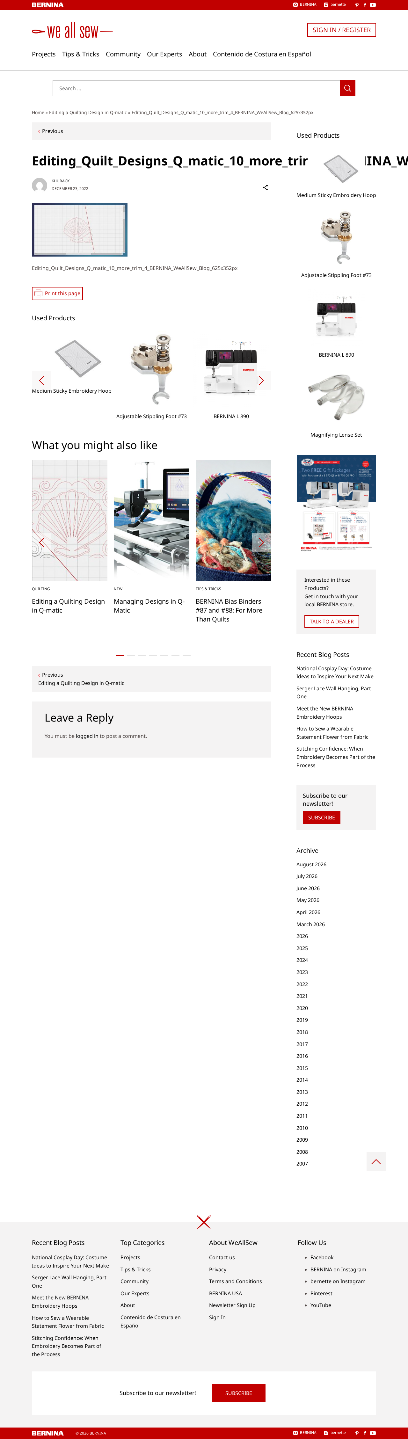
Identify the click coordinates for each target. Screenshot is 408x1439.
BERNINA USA (225, 1293)
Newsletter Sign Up (232, 1305)
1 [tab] (120, 655)
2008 (302, 1151)
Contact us (222, 1257)
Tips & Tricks (80, 54)
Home (38, 112)
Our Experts (164, 54)
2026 (302, 936)
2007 (302, 1163)
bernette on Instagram (338, 1281)
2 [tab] (131, 655)
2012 (302, 1103)
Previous (52, 130)
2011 (302, 1115)
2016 (302, 1055)
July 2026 (306, 876)
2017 (302, 1044)
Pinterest (321, 1293)
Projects (44, 54)
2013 (302, 1091)
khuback (60, 181)
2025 (302, 948)
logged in (87, 735)
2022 (302, 984)
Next (261, 380)
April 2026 (308, 912)
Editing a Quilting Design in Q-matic (88, 112)
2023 (302, 972)
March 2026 (310, 924)
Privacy (217, 1269)
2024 (302, 959)
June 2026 (308, 888)
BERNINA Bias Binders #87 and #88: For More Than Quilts (229, 610)
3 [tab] (142, 655)
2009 (302, 1139)
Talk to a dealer (332, 621)
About (198, 54)
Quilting (41, 589)
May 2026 (307, 900)
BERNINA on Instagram (338, 1269)
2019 (302, 1019)
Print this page (62, 293)
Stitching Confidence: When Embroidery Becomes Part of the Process (335, 756)
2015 (302, 1068)
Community (123, 54)
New (118, 589)
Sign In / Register (342, 29)
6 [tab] (175, 655)
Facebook (322, 1257)
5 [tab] (164, 655)
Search (347, 88)
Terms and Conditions (235, 1281)
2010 (302, 1127)
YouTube (320, 1305)
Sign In (217, 1317)
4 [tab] (153, 655)
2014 (302, 1079)
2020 (302, 1008)
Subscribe (321, 817)
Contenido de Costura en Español (262, 54)
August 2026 (311, 864)
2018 (302, 1032)
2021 (302, 995)
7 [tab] (187, 655)
